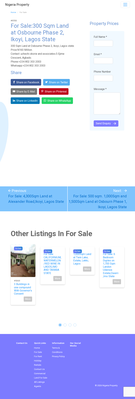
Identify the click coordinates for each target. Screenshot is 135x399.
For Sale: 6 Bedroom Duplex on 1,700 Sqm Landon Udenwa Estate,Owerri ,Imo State (110, 265)
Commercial (39, 373)
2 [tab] (65, 325)
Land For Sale (40, 378)
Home (13, 12)
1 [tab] (60, 325)
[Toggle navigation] (125, 4)
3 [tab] (70, 325)
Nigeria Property (17, 5)
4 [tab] (75, 325)
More (28, 299)
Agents (37, 386)
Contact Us (39, 369)
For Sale (18, 248)
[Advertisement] (67, 157)
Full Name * (100, 36)
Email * (98, 54)
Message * (100, 89)
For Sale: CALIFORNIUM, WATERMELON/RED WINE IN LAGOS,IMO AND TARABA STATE (52, 264)
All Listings (39, 382)
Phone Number (102, 71)
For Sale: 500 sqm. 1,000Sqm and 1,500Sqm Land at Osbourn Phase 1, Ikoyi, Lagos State (98, 201)
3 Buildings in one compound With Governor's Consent (23, 289)
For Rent (38, 356)
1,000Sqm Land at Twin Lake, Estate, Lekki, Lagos (82, 259)
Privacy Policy (58, 356)
